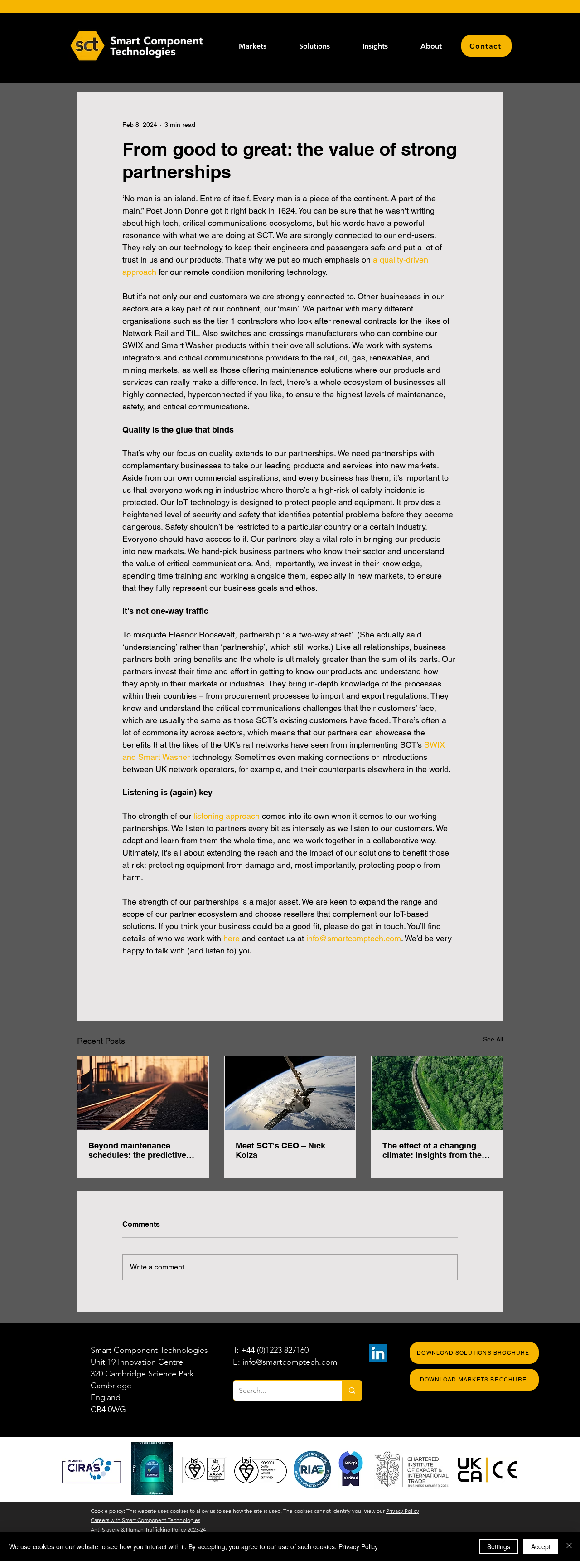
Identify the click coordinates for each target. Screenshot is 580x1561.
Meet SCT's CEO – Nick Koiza (280, 1150)
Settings (498, 1546)
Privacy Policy (402, 1511)
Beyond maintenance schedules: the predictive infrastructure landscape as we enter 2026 (141, 1150)
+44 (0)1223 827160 (275, 1350)
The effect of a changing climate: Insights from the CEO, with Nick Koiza (432, 1150)
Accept (541, 1546)
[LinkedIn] (378, 1353)
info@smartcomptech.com (289, 1362)
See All (493, 1039)
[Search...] (352, 1391)
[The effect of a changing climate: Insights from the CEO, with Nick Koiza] (437, 1093)
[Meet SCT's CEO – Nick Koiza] (290, 1093)
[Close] (569, 1546)
